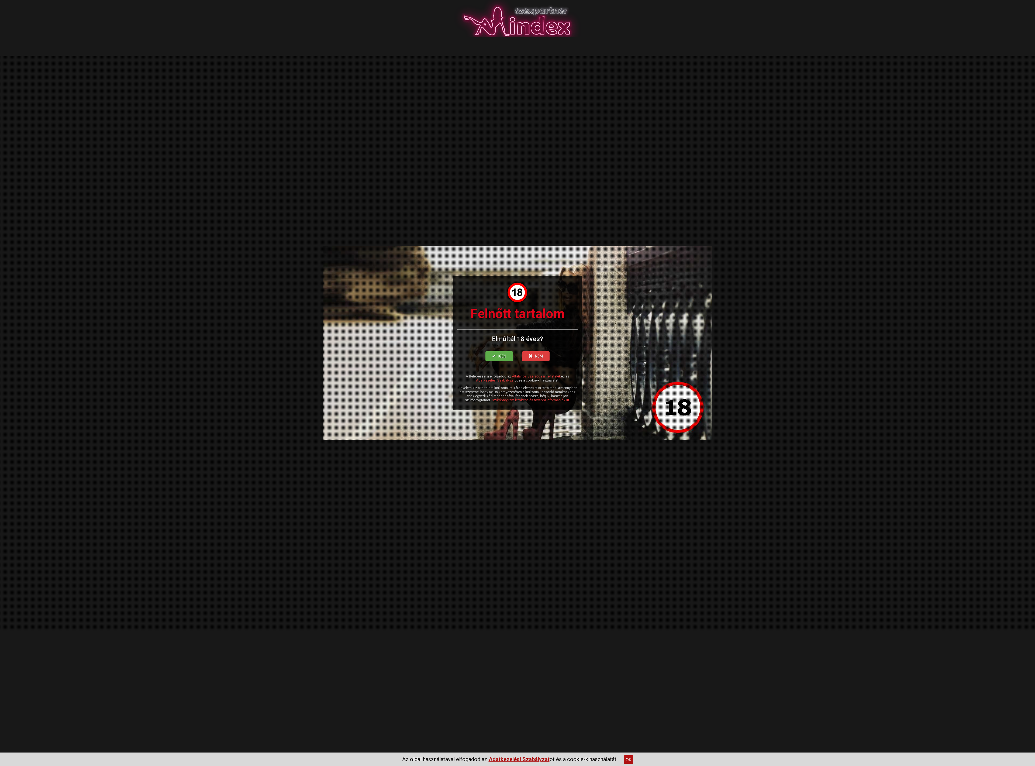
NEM (539, 356)
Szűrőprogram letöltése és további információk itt (530, 400)
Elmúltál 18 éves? (517, 339)
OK (629, 759)
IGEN (502, 356)
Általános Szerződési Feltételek (536, 376)
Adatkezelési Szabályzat (495, 380)
